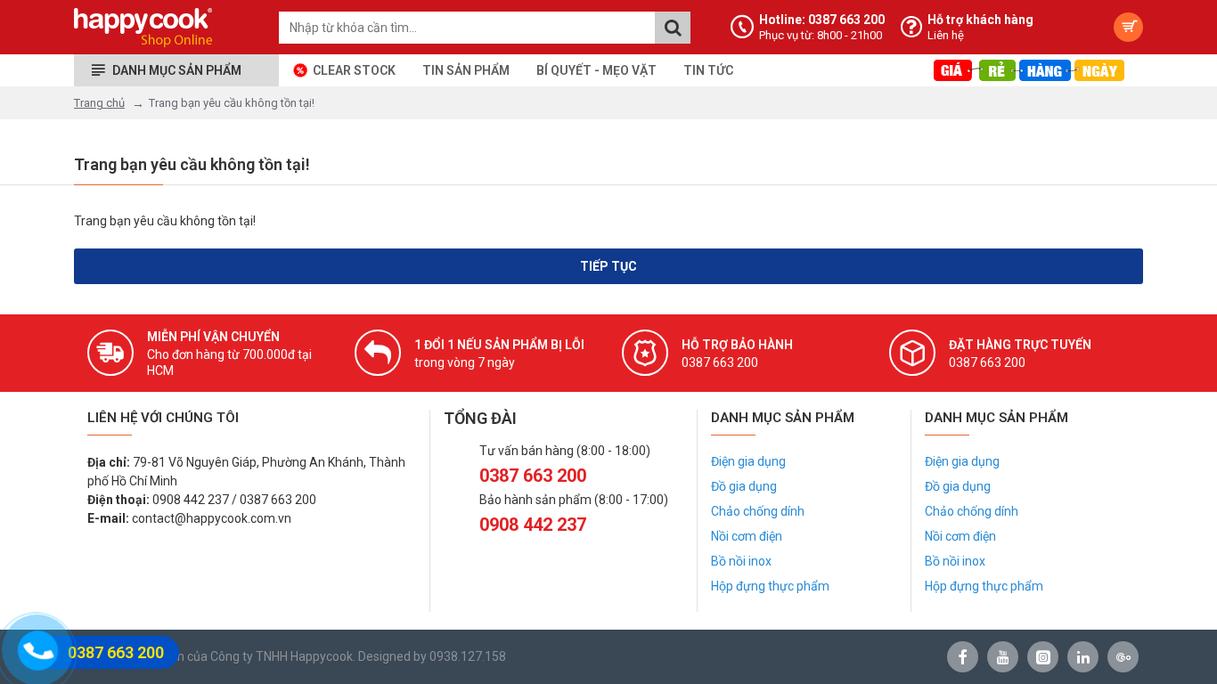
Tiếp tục (608, 266)
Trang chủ (99, 103)
